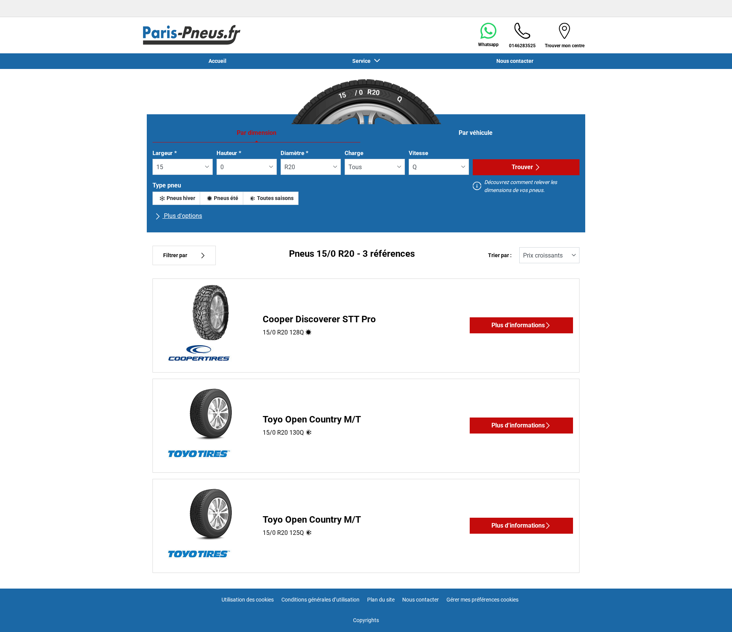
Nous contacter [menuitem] (514, 61)
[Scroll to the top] (712, 615)
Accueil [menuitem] (217, 61)
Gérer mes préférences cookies (482, 600)
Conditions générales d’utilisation (320, 600)
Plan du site (381, 600)
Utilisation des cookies (248, 600)
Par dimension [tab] (256, 132)
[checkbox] (176, 198)
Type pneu (166, 185)
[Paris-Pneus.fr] (192, 35)
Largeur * (164, 153)
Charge (354, 153)
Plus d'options (182, 215)
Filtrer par (175, 255)
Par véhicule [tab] (476, 132)
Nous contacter (420, 600)
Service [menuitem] (362, 61)
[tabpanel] (366, 188)
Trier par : (500, 255)
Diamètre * (294, 153)
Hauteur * (229, 153)
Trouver (522, 167)
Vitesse (418, 153)
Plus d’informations (518, 325)
